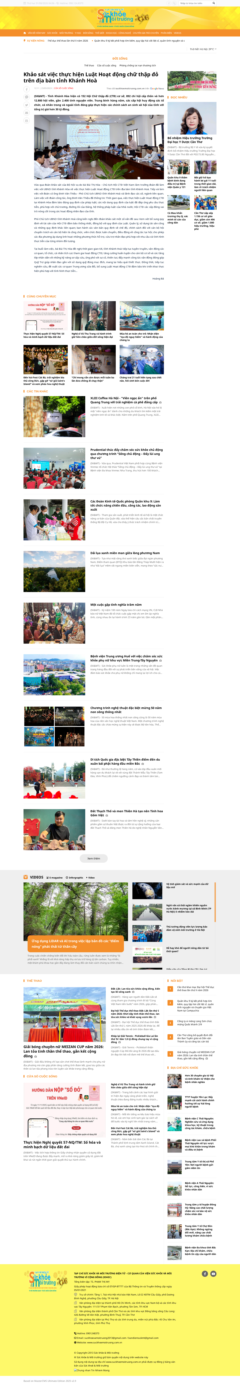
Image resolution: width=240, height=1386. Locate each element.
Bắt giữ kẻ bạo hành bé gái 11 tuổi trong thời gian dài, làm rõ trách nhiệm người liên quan (205, 184)
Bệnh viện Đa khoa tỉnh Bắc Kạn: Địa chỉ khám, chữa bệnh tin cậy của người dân (200, 1250)
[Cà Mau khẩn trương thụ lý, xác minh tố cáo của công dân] (179, 202)
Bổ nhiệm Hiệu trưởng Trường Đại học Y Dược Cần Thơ (190, 140)
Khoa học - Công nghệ (118, 32)
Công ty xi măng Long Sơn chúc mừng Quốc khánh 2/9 (194, 1023)
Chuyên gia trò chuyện (146, 32)
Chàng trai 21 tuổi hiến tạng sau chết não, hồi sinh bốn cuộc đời (140, 379)
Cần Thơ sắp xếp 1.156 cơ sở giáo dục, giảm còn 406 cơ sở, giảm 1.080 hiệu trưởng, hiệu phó (204, 220)
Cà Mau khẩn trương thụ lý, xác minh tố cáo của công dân (178, 217)
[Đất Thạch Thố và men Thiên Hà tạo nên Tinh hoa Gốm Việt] (54, 829)
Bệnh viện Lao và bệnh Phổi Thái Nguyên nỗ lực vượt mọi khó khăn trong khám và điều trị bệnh (200, 1144)
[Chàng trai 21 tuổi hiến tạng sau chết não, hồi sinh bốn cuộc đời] (142, 359)
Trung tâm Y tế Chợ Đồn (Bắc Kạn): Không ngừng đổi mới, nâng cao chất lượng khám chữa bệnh (198, 1230)
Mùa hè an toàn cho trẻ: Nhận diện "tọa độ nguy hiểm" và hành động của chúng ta (141, 337)
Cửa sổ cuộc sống (106, 65)
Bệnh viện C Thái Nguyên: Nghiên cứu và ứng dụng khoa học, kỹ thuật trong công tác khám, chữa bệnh (200, 1123)
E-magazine (56, 877)
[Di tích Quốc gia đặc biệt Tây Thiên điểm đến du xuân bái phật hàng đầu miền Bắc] (54, 778)
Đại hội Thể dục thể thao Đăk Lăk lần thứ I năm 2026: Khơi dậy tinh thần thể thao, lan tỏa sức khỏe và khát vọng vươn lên (135, 1014)
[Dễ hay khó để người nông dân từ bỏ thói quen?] (147, 954)
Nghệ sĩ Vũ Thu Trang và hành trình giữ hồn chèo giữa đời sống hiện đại (92, 335)
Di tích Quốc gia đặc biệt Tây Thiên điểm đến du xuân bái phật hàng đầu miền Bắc (125, 761)
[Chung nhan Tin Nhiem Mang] (92, 1370)
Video (91, 877)
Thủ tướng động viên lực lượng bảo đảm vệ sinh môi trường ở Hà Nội (186, 928)
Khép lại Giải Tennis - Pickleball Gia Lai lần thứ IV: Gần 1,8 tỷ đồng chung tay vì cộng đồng (134, 1039)
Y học (78, 32)
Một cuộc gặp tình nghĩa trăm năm (116, 605)
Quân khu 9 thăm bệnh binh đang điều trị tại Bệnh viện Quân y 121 (177, 182)
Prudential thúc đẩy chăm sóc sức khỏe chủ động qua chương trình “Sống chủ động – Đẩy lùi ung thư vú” (126, 454)
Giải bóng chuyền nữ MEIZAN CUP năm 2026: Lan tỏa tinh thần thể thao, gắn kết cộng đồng (64, 1051)
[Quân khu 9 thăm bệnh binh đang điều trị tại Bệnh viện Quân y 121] (179, 166)
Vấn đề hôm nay (36, 32)
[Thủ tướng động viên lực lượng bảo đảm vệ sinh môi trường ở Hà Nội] (147, 933)
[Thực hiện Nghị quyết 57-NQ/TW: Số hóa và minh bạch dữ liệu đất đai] (46, 315)
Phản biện (166, 32)
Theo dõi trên (128, 88)
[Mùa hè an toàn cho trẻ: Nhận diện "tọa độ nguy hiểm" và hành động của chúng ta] (142, 315)
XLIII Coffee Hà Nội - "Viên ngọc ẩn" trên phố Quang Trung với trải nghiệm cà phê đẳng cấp (124, 400)
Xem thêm (94, 858)
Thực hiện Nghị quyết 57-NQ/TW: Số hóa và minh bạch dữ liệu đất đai (44, 335)
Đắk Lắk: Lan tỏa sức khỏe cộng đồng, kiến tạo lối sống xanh (135, 990)
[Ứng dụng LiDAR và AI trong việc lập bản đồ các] (76, 911)
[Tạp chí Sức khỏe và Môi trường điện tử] (120, 17)
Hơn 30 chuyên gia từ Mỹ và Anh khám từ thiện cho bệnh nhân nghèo (200, 1078)
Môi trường (66, 32)
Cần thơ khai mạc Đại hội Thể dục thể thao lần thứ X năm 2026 (195, 989)
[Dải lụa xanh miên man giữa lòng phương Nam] (54, 571)
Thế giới (99, 32)
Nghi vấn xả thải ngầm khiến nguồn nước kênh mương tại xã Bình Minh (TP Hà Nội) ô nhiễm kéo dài (188, 908)
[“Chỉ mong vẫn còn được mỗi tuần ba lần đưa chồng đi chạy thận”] (94, 359)
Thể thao (89, 65)
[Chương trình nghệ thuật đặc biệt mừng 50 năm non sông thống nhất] (54, 726)
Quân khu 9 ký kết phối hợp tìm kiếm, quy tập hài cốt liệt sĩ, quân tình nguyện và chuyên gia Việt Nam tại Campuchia (121, 40)
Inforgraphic (76, 877)
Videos (177, 32)
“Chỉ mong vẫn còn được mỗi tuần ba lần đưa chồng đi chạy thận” (93, 379)
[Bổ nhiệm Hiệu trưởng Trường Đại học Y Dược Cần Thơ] (192, 118)
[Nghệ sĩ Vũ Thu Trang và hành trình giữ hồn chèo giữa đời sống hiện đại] (94, 315)
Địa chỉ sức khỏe (184, 1067)
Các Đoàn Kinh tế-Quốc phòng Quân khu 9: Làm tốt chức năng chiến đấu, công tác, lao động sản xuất (125, 505)
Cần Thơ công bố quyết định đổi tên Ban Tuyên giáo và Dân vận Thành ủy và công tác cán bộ (195, 1038)
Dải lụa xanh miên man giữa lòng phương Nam (125, 553)
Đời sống (88, 32)
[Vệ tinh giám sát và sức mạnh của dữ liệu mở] (147, 890)
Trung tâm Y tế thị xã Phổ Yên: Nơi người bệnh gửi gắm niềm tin (199, 1164)
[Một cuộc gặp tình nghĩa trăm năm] (54, 623)
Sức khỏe (52, 32)
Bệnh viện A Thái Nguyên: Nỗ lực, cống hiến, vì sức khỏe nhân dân (199, 1186)
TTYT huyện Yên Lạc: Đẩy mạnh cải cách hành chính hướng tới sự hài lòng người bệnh (199, 1101)
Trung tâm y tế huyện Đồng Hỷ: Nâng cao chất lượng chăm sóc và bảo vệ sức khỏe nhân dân (200, 1209)
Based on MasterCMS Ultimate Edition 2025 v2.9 (50, 1380)
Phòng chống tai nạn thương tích (138, 65)
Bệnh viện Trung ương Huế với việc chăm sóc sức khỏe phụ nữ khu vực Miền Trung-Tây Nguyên (126, 658)
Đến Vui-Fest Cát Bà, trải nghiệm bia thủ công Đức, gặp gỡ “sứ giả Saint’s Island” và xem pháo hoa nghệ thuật (44, 380)
